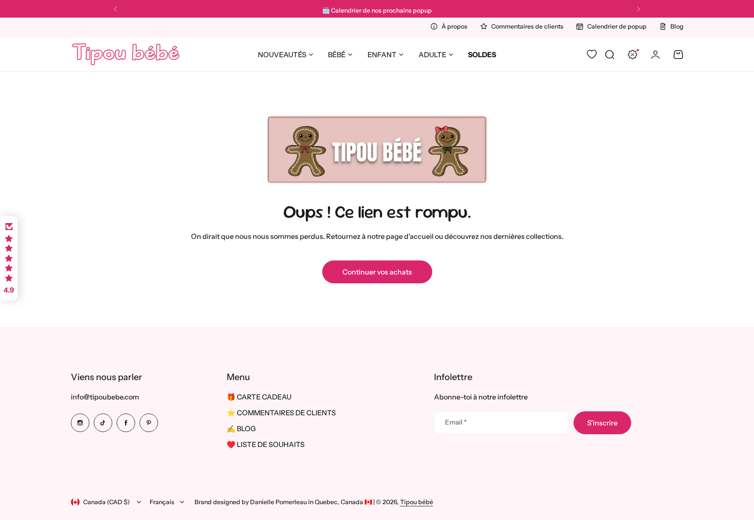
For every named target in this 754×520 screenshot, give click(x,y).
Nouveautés (282, 54)
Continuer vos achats (377, 271)
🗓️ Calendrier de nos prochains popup (377, 9)
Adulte (432, 54)
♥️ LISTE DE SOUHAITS (266, 444)
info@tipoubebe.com (105, 396)
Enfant (382, 54)
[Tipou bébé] (126, 54)
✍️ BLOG (241, 428)
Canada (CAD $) (106, 502)
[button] (115, 9)
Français (162, 502)
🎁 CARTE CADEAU (259, 396)
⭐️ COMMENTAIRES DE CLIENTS (281, 412)
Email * (456, 422)
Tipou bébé (416, 502)
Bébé (337, 54)
